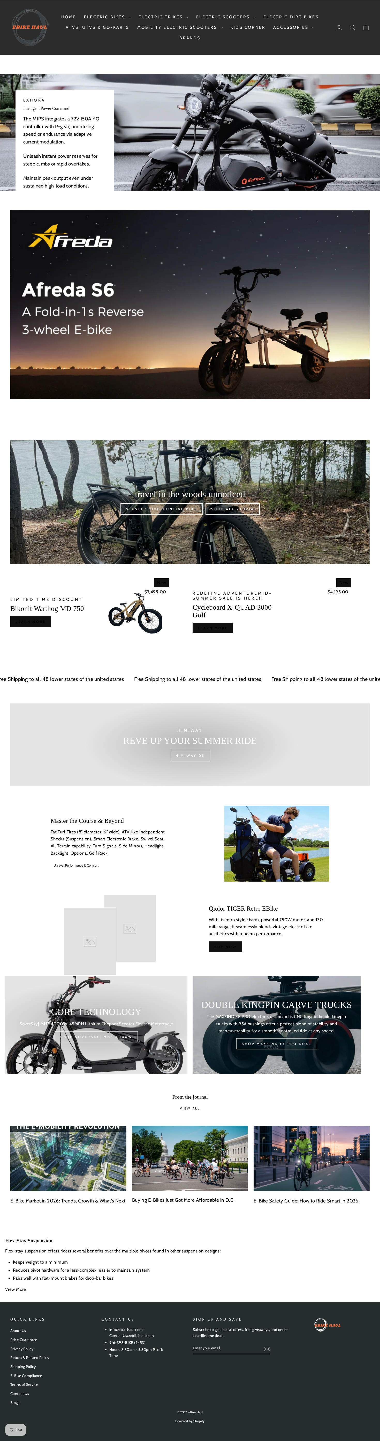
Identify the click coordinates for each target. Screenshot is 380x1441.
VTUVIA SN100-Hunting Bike (161, 509)
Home (68, 17)
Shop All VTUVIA (232, 509)
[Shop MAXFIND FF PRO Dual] (277, 1025)
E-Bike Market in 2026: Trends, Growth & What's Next (68, 1201)
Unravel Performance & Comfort (76, 865)
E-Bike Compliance (26, 1375)
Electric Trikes (162, 17)
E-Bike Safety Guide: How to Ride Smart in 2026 (306, 1201)
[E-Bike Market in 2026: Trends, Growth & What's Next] (68, 1158)
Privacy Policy (21, 1348)
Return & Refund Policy (29, 1357)
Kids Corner (248, 27)
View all (190, 1108)
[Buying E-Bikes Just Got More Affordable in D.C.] (190, 1158)
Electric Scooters (224, 17)
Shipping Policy (23, 1366)
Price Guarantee (23, 1339)
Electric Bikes (105, 17)
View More (16, 1289)
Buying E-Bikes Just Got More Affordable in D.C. (183, 1200)
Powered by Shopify (190, 1421)
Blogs (14, 1402)
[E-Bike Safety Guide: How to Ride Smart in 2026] (312, 1158)
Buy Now (225, 947)
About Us (18, 1330)
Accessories (291, 27)
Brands (189, 37)
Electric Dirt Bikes (291, 17)
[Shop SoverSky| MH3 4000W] (96, 1025)
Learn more (31, 621)
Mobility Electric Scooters (178, 27)
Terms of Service (24, 1384)
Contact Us (19, 1393)
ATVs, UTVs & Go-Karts (97, 27)
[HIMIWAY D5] (190, 744)
